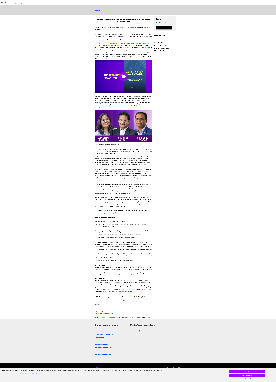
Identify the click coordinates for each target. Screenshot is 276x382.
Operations (156, 48)
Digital (166, 45)
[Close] (273, 370)
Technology (162, 50)
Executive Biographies (102, 341)
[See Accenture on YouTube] (179, 368)
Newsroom (99, 10)
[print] (167, 23)
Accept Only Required (247, 375)
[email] (164, 23)
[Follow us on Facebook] (173, 368)
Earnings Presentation (103, 334)
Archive (97, 331)
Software (156, 50)
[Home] (4, 2)
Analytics (156, 45)
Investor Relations (101, 344)
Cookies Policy (23, 373)
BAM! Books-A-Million (114, 214)
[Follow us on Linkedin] (167, 368)
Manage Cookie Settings (246, 378)
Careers (38, 3)
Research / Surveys (165, 48)
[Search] (274, 2)
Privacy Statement (33, 373)
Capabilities (23, 3)
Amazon (145, 212)
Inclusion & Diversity (102, 347)
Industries (31, 3)
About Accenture (47, 3)
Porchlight (102, 214)
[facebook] (160, 23)
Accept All (247, 371)
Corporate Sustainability (103, 354)
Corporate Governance (103, 351)
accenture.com (127, 291)
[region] (138, 375)
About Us (103, 368)
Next (176, 11)
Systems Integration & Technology (161, 38)
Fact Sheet (98, 337)
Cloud (161, 45)
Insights (15, 3)
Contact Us (134, 331)
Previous (164, 11)
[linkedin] (157, 23)
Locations (129, 368)
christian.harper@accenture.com (104, 313)
